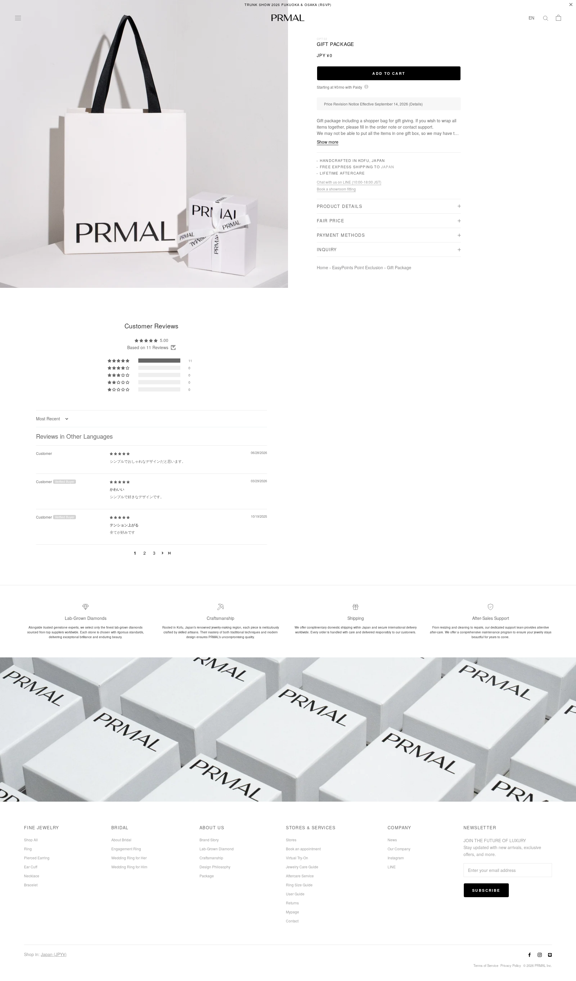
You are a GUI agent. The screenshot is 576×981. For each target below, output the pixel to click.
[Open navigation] (18, 17)
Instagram (396, 857)
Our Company (399, 848)
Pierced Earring (37, 857)
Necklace (31, 875)
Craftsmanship (211, 857)
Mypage (292, 911)
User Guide (295, 893)
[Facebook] (529, 954)
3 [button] (154, 553)
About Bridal (121, 839)
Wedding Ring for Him (129, 866)
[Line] (550, 954)
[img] (120, 453)
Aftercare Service (300, 875)
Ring (28, 848)
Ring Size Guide (299, 884)
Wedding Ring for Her (129, 857)
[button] (119, 360)
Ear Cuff (30, 866)
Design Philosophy (215, 866)
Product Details (339, 206)
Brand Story (209, 839)
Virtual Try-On (297, 857)
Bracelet (31, 884)
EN (531, 18)
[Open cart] (558, 18)
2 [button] (144, 553)
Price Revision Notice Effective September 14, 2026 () (373, 103)
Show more (327, 142)
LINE (392, 866)
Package (207, 875)
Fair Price (330, 221)
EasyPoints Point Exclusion (357, 267)
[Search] (545, 17)
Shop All (31, 839)
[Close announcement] (571, 4)
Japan (387, 166)
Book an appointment (303, 848)
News (392, 839)
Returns (292, 902)
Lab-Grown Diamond (217, 848)
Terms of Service (485, 965)
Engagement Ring (126, 848)
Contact (292, 920)
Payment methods (341, 235)
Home (322, 267)
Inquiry (327, 249)
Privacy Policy (510, 965)
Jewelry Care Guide (302, 866)
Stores (291, 839)
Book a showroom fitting (336, 189)
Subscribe (486, 890)
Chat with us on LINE (349, 182)
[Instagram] (540, 954)
